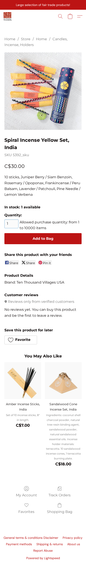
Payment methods (19, 544)
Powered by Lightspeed (43, 558)
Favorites (26, 512)
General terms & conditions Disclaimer (31, 538)
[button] (8, 16)
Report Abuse (43, 551)
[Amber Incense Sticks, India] (22, 380)
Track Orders (60, 495)
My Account (26, 495)
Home (9, 39)
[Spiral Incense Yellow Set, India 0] (43, 91)
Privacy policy (72, 538)
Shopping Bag (59, 512)
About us (73, 544)
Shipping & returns (49, 544)
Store (25, 39)
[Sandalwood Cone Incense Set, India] (63, 380)
